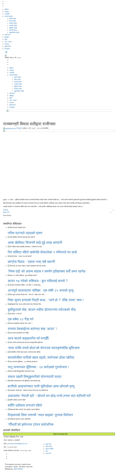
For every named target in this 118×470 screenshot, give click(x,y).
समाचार (7, 11)
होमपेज (7, 9)
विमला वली (6, 212)
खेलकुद (7, 37)
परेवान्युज (18, 128)
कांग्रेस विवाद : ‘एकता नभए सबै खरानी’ (32, 261)
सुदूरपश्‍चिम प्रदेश (14, 32)
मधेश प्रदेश (12, 21)
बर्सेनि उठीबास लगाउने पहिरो (25, 405)
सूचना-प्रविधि (49, 449)
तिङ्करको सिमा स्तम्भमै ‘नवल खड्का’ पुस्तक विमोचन (40, 414)
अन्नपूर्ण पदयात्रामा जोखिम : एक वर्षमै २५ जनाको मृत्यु (41, 290)
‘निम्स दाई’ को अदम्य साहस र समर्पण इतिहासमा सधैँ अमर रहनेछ (46, 271)
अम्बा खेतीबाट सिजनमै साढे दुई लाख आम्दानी (35, 242)
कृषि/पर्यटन (8, 46)
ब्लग (47, 451)
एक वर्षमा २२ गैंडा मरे (20, 318)
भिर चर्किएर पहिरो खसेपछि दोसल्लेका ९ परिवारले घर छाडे (42, 251)
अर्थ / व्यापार (8, 41)
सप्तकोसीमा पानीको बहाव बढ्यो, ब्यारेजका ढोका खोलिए (41, 357)
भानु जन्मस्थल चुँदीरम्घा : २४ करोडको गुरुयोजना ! (38, 366)
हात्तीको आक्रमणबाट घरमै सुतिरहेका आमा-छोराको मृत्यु (41, 385)
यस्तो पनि (48, 453)
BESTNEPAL (18, 469)
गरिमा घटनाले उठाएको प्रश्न (25, 232)
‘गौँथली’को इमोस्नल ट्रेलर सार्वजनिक (31, 424)
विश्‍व (6, 39)
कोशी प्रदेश (12, 18)
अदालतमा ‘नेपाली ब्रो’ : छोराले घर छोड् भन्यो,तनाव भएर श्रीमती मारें (49, 395)
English (7, 48)
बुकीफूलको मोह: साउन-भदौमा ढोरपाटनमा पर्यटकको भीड (42, 309)
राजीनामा (5, 210)
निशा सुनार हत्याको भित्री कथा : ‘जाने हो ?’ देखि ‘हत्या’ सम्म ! (46, 299)
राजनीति (7, 14)
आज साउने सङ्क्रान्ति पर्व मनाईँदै (28, 338)
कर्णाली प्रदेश (13, 30)
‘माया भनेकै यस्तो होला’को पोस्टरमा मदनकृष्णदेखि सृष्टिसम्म (44, 347)
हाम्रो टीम (48, 444)
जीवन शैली (49, 446)
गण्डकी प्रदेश (13, 25)
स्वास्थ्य (7, 44)
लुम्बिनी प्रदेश (13, 28)
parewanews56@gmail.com (17, 443)
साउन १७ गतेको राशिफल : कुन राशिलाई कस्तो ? (38, 280)
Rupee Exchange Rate (60, 434)
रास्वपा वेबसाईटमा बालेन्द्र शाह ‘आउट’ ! (32, 328)
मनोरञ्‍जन (7, 34)
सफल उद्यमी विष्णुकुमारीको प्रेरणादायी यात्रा (34, 376)
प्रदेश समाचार (9, 16)
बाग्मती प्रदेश (13, 23)
